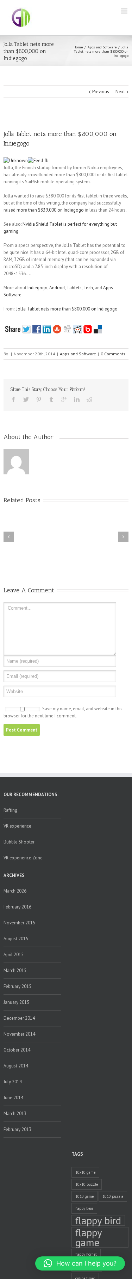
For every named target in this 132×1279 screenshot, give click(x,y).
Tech (88, 288)
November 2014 (19, 1034)
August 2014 (16, 1066)
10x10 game (85, 1172)
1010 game (84, 1196)
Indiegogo (37, 288)
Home (78, 47)
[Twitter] (26, 399)
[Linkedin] (77, 399)
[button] (80, 1263)
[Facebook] (13, 399)
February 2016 (17, 907)
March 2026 (15, 891)
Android (57, 288)
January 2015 (16, 1002)
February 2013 (17, 1129)
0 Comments (113, 353)
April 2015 (14, 955)
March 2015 (15, 970)
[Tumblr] (51, 399)
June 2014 (13, 1098)
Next (120, 92)
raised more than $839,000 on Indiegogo (44, 210)
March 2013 (15, 1114)
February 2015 (17, 986)
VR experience (17, 826)
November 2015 (19, 923)
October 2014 (17, 1050)
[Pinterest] (39, 399)
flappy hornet (86, 1254)
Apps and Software (102, 47)
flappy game (88, 1237)
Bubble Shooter (19, 842)
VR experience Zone (23, 858)
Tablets (74, 288)
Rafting (10, 810)
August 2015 (16, 939)
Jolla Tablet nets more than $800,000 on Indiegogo (67, 309)
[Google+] (64, 399)
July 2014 (13, 1082)
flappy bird (98, 1220)
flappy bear (84, 1208)
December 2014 (19, 1018)
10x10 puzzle (86, 1184)
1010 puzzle (112, 1196)
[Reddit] (89, 399)
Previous (100, 92)
